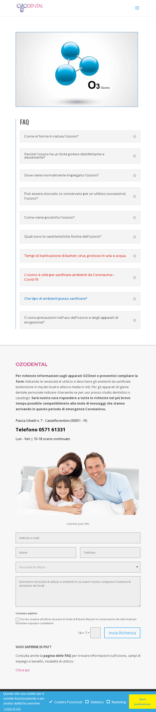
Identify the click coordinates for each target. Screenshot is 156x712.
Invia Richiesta (122, 633)
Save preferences (142, 702)
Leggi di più (12, 709)
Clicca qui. (23, 670)
